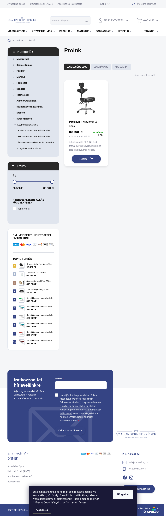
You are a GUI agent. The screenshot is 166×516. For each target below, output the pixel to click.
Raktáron (24, 208)
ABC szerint (122, 67)
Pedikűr (20, 71)
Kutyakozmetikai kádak (29, 148)
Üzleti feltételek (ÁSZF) (41, 4)
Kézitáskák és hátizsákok (29, 106)
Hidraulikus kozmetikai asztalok (34, 136)
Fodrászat (22, 83)
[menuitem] (18, 31)
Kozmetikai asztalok (27, 124)
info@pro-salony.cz (138, 462)
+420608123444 (137, 468)
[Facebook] (124, 476)
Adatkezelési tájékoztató (70, 4)
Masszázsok (23, 59)
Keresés (87, 20)
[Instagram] (131, 476)
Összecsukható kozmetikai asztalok (36, 142)
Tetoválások (23, 95)
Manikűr (21, 77)
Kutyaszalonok (24, 118)
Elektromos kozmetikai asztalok (34, 130)
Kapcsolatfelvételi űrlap (138, 488)
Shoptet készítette (141, 508)
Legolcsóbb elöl (77, 67)
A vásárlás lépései (16, 4)
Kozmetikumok (24, 65)
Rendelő (21, 89)
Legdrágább (101, 67)
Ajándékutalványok (26, 100)
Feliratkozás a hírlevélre (70, 430)
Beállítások (42, 510)
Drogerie (21, 112)
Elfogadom (123, 494)
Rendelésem (13, 481)
